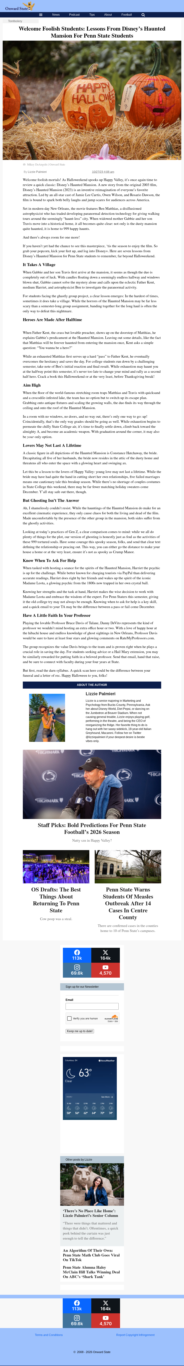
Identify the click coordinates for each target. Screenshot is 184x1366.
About (108, 14)
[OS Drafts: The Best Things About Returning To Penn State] (56, 882)
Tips (92, 14)
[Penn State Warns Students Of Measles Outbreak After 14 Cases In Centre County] (128, 882)
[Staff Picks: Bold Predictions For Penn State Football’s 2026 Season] (92, 817)
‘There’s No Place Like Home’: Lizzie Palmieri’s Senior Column (90, 1213)
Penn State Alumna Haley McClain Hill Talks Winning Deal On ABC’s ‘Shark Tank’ (91, 1272)
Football (126, 14)
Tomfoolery (15, 21)
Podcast (74, 14)
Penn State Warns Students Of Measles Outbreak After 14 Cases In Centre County (128, 903)
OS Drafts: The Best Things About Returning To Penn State (56, 899)
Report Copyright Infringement (135, 1334)
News (56, 14)
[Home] (20, 9)
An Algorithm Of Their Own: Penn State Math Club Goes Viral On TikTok (91, 1255)
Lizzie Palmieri (37, 171)
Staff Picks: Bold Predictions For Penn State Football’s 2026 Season (92, 828)
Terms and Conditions (49, 1334)
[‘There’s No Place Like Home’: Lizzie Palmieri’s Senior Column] (92, 1206)
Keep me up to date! (80, 1031)
